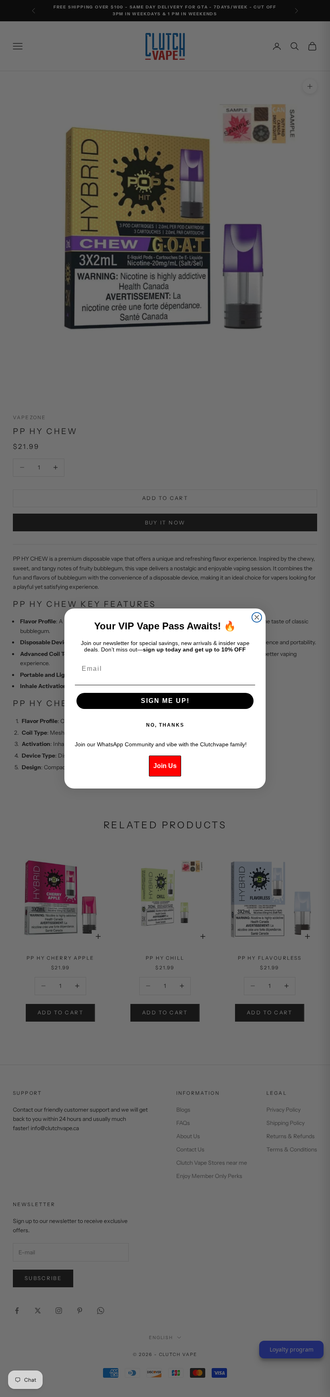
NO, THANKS (165, 725)
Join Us (165, 765)
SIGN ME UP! (165, 700)
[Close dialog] (257, 617)
